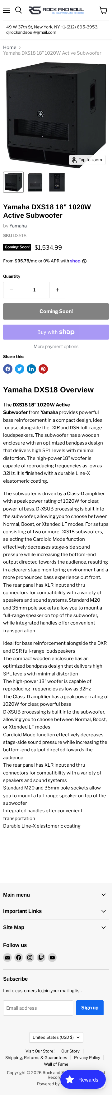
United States (53, 1037)
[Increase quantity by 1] (57, 290)
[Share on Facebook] (7, 369)
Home (9, 47)
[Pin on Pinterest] (43, 369)
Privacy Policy (87, 1057)
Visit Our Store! (40, 1050)
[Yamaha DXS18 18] (13, 182)
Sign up (90, 1008)
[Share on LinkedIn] (31, 369)
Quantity (11, 276)
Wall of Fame (56, 1064)
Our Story (70, 1050)
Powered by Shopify (56, 1083)
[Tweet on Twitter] (19, 369)
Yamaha (18, 226)
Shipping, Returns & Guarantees (36, 1057)
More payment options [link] (56, 346)
